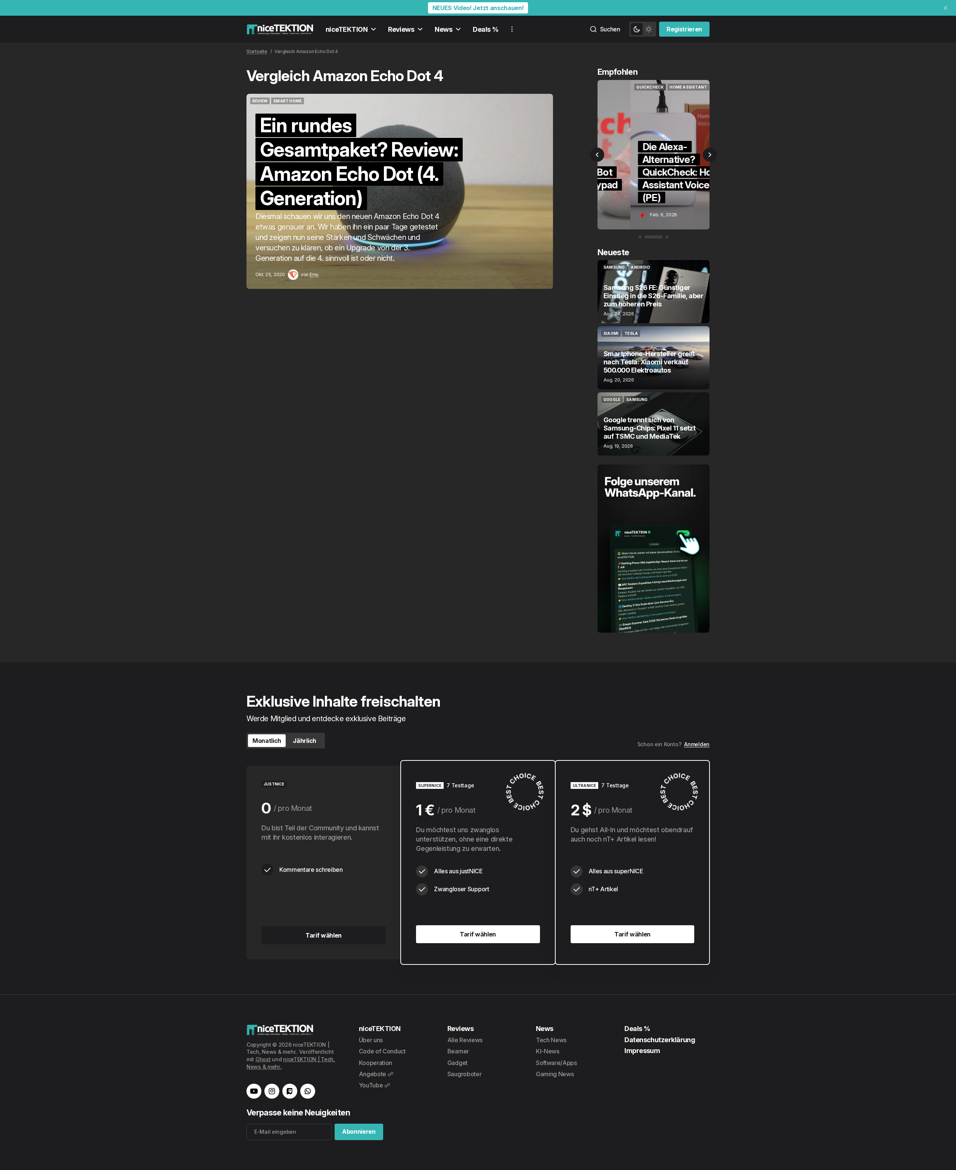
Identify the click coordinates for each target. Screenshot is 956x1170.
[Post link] (654, 291)
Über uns (371, 1040)
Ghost (263, 1059)
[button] (597, 155)
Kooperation (375, 1062)
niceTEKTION (346, 29)
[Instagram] (271, 1091)
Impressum (642, 1051)
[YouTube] (253, 1091)
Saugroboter (464, 1074)
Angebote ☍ (376, 1074)
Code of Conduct (382, 1051)
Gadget (457, 1062)
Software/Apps (556, 1062)
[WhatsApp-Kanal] (307, 1091)
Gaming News (555, 1074)
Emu (314, 274)
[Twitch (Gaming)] (289, 1091)
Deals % (486, 29)
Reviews (401, 29)
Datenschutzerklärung (659, 1040)
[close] (945, 7)
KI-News (547, 1051)
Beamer (458, 1051)
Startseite (256, 51)
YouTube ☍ (374, 1085)
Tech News (551, 1040)
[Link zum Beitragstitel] (399, 191)
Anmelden (697, 744)
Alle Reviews (464, 1040)
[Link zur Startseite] (280, 29)
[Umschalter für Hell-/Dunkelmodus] (642, 29)
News (443, 29)
